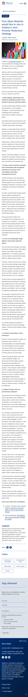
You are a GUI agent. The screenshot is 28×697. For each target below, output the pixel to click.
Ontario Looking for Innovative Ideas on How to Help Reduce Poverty (14, 510)
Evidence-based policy (20, 560)
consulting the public (14, 61)
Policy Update (7, 623)
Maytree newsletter (8, 619)
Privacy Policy (6, 684)
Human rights (7, 566)
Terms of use (6, 688)
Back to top (22, 641)
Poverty (8, 570)
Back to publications (8, 11)
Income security (20, 566)
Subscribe (5, 633)
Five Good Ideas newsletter (11, 621)
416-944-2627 (6, 648)
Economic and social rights (7, 560)
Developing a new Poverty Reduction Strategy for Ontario (15, 517)
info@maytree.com (17, 648)
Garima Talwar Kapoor (9, 37)
